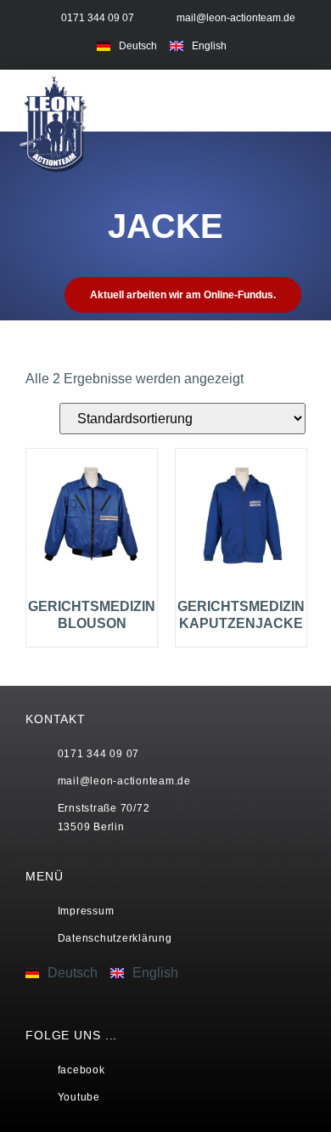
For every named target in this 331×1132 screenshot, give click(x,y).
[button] (266, 100)
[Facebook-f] (264, 44)
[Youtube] (297, 44)
